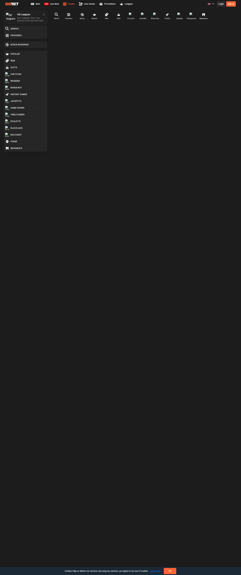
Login (221, 4)
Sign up (231, 4)
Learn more (155, 571)
